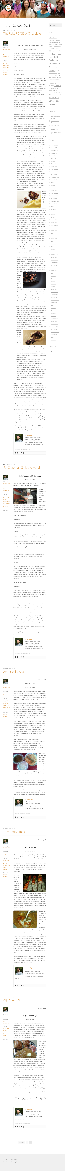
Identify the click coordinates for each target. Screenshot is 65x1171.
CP (60, 48)
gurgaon (56, 77)
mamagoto (58, 81)
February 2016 (54, 254)
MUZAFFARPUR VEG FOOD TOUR (55, 117)
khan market (54, 81)
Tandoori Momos (14, 832)
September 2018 (55, 201)
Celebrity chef (6, 501)
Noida (4, 505)
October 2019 (54, 174)
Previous (21, 1142)
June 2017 (53, 236)
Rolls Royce (6, 65)
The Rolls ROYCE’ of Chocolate (22, 33)
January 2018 (54, 222)
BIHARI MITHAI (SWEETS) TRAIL (54, 128)
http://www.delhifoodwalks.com (22, 449)
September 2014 (55, 300)
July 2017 (53, 233)
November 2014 (54, 294)
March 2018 (53, 217)
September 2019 (55, 177)
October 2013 (54, 329)
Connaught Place (54, 48)
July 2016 (53, 241)
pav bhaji (5, 1030)
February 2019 (54, 188)
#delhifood (53, 38)
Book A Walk (52, 15)
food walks (51, 77)
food (52, 75)
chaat (56, 42)
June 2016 (53, 244)
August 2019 (54, 180)
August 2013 (54, 334)
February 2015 (54, 286)
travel (57, 104)
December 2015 (54, 260)
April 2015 (53, 281)
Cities (26, 15)
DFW (59, 73)
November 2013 (54, 326)
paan (53, 94)
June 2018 (53, 209)
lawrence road (6, 860)
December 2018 (54, 193)
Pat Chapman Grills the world (21, 467)
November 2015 (54, 262)
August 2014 (54, 302)
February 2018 (54, 220)
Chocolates (6, 63)
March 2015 (53, 284)
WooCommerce (20, 1162)
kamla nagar (54, 79)
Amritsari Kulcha (13, 671)
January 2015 (54, 289)
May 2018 (53, 212)
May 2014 (53, 310)
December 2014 (54, 292)
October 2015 (54, 265)
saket (59, 94)
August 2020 (54, 153)
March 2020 (53, 164)
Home (5, 15)
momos (5, 862)
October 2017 (54, 228)
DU (50, 75)
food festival (57, 75)
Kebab (58, 79)
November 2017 (54, 225)
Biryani (53, 42)
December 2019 (54, 169)
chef (4, 503)
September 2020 (55, 150)
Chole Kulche (58, 46)
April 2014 (53, 313)
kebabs (8, 503)
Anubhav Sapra (6, 49)
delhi (51, 51)
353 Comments (6, 512)
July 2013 (53, 337)
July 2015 (53, 273)
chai (59, 42)
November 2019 (54, 172)
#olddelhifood (52, 40)
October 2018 (54, 198)
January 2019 (54, 190)
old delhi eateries (52, 88)
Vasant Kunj (6, 67)
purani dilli (56, 94)
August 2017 (54, 230)
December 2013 (54, 324)
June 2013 (53, 340)
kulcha (8, 703)
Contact (44, 15)
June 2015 (53, 276)
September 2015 (55, 268)
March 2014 (53, 316)
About (20, 15)
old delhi (57, 86)
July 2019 (53, 182)
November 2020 (54, 145)
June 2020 (53, 158)
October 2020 (54, 147)
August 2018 (54, 204)
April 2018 (53, 214)
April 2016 (53, 249)
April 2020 (53, 161)
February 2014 (54, 318)
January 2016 (54, 257)
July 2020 (53, 156)
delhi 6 (54, 51)
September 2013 (55, 332)
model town (6, 1028)
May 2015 (53, 278)
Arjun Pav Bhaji (12, 1000)
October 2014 (54, 297)
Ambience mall (6, 62)
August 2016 (54, 238)
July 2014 (53, 305)
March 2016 (53, 252)
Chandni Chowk (53, 44)
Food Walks (12, 15)
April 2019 (53, 185)
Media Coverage (34, 15)
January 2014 (54, 321)
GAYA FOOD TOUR (55, 125)
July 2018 (53, 206)
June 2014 (53, 308)
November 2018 (54, 196)
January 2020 (54, 166)
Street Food (6, 705)
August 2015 (54, 270)
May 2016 (53, 246)
